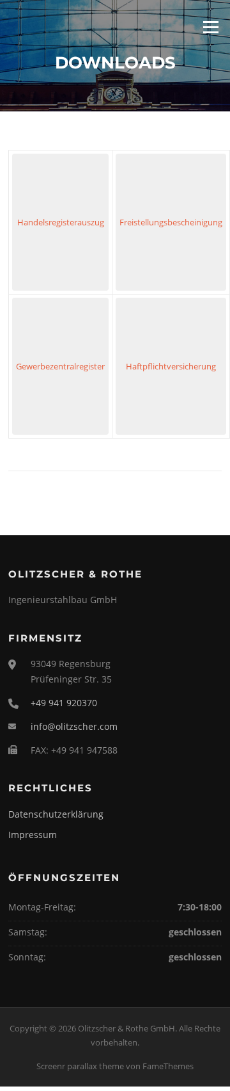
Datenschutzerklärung (55, 814)
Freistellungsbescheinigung (170, 222)
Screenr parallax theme (80, 1066)
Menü (210, 27)
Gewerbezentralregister (60, 366)
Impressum (32, 834)
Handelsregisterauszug (60, 222)
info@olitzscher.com (74, 726)
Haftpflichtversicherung (171, 366)
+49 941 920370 (64, 703)
